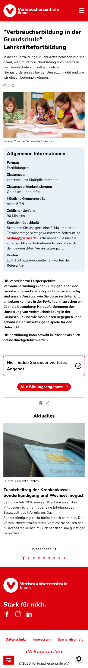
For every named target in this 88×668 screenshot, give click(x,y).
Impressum (42, 639)
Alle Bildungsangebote (41, 386)
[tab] (23, 558)
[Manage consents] (79, 659)
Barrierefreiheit (70, 639)
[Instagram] (17, 614)
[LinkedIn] (29, 614)
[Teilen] (12, 85)
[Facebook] (6, 614)
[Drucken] (5, 85)
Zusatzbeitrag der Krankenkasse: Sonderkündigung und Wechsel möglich (44, 492)
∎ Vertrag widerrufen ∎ (44, 651)
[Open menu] (8, 660)
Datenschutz (16, 639)
